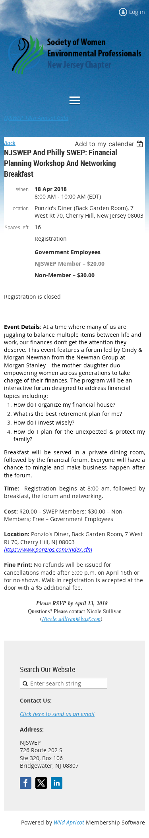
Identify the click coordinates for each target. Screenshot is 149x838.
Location (19, 208)
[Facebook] (25, 783)
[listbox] (110, 144)
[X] (41, 783)
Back (9, 143)
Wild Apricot (69, 822)
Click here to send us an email (57, 714)
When (22, 189)
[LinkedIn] (56, 783)
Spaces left (17, 227)
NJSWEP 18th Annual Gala (36, 118)
